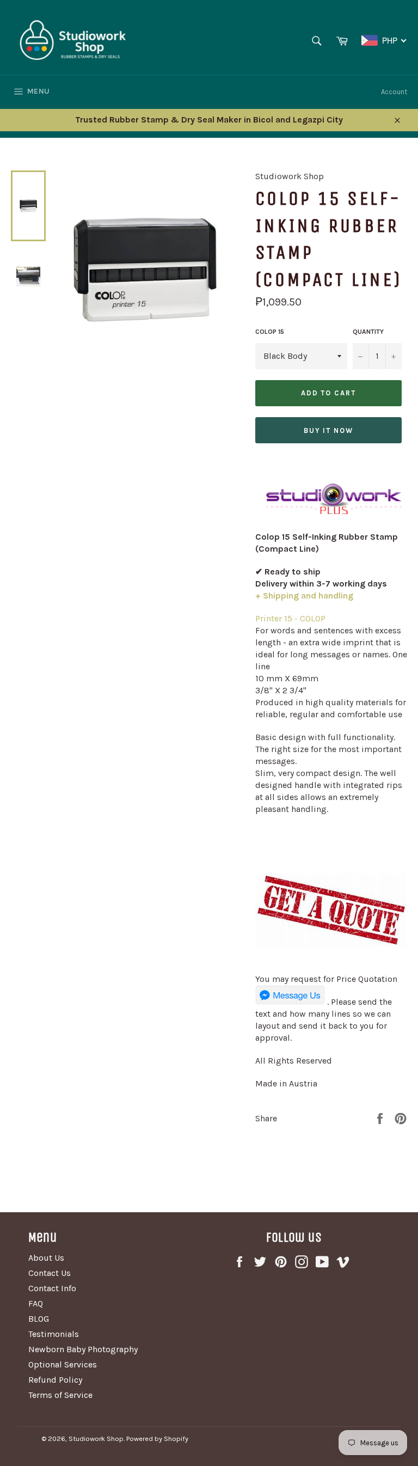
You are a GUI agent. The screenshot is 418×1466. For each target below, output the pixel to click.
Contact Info (52, 1288)
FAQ (35, 1303)
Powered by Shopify (157, 1438)
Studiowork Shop (96, 1438)
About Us (46, 1258)
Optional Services (62, 1364)
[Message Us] (290, 1002)
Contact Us (49, 1273)
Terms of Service (60, 1395)
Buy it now (329, 430)
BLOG (38, 1319)
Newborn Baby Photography (83, 1349)
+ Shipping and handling (304, 595)
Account (394, 92)
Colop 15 (269, 331)
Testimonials (53, 1334)
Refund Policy (55, 1380)
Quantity (368, 331)
